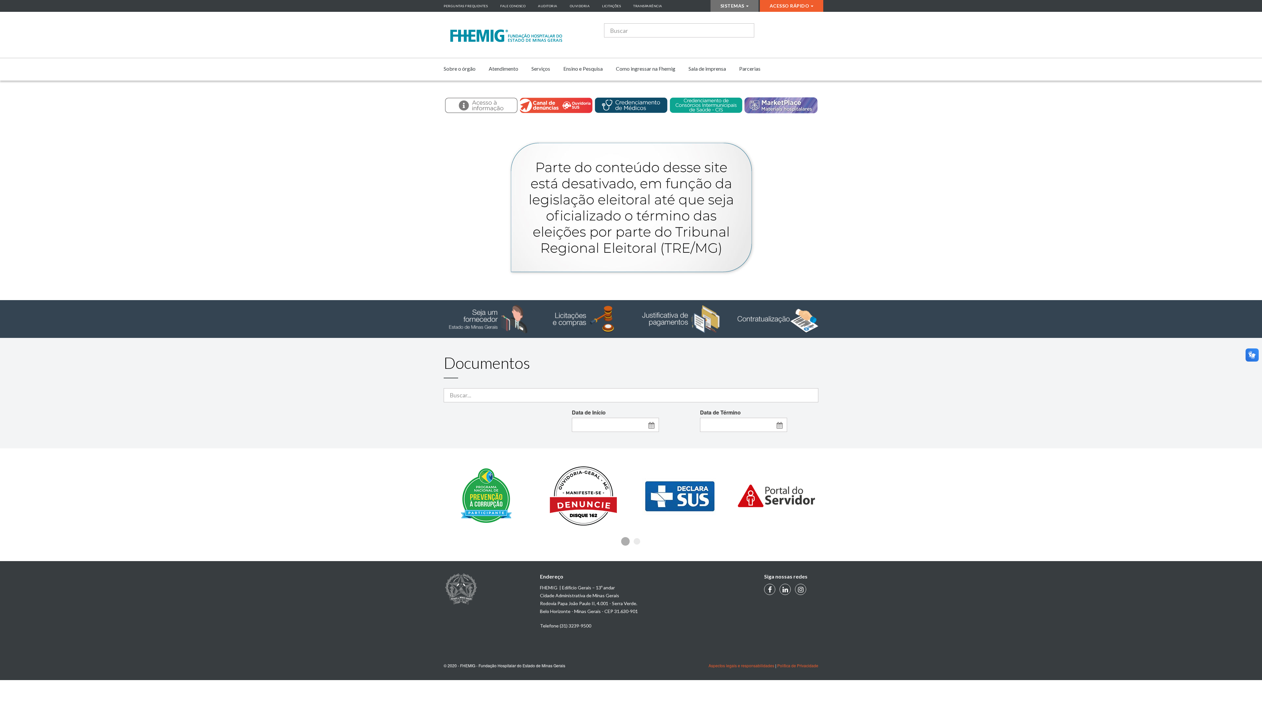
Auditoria (547, 6)
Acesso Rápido (789, 6)
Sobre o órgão (460, 68)
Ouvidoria (580, 6)
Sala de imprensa (707, 68)
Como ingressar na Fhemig (645, 68)
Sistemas (732, 6)
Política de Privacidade (797, 665)
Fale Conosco (513, 6)
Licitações (611, 6)
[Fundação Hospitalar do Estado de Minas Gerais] (506, 35)
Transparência (647, 6)
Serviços (540, 68)
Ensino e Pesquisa (583, 68)
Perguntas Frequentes (466, 6)
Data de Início (589, 412)
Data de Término (720, 412)
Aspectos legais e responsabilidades (741, 665)
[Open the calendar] (651, 425)
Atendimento (503, 68)
